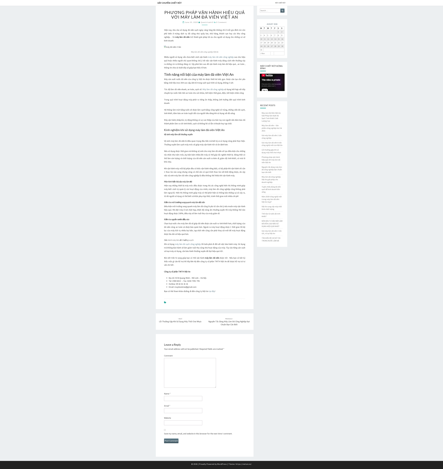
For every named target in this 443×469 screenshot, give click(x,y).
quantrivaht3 (207, 22)
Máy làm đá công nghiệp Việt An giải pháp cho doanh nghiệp (271, 179)
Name (167, 393)
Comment (168, 355)
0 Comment (221, 22)
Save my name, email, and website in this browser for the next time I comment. (198, 433)
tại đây (212, 291)
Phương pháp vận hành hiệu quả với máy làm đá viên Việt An (271, 160)
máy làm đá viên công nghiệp (221, 57)
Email (167, 405)
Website (167, 418)
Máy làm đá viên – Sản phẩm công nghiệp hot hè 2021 (272, 128)
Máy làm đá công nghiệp (213, 89)
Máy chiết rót (280, 3)
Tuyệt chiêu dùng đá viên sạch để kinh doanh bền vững (271, 189)
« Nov (262, 53)
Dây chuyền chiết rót (169, 2)
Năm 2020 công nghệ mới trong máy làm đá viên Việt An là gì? (272, 199)
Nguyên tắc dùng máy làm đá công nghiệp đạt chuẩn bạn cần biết (229, 322)
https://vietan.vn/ (244, 464)
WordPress (222, 464)
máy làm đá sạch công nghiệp (188, 244)
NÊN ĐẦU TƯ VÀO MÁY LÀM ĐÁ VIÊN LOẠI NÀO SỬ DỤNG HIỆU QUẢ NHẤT (272, 223)
